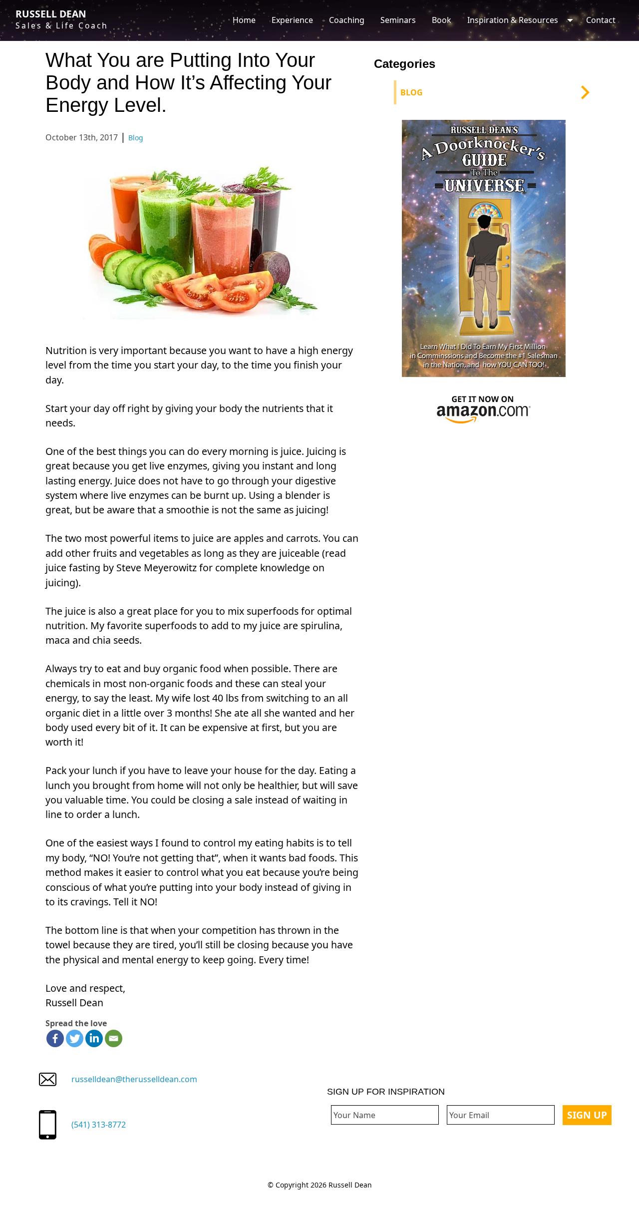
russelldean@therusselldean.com (134, 1079)
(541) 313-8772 (98, 1124)
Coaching (346, 19)
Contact (601, 19)
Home (244, 19)
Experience (292, 19)
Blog (135, 137)
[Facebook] (55, 1038)
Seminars (398, 19)
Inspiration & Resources (512, 19)
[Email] (113, 1038)
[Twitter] (74, 1038)
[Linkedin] (94, 1038)
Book (441, 19)
